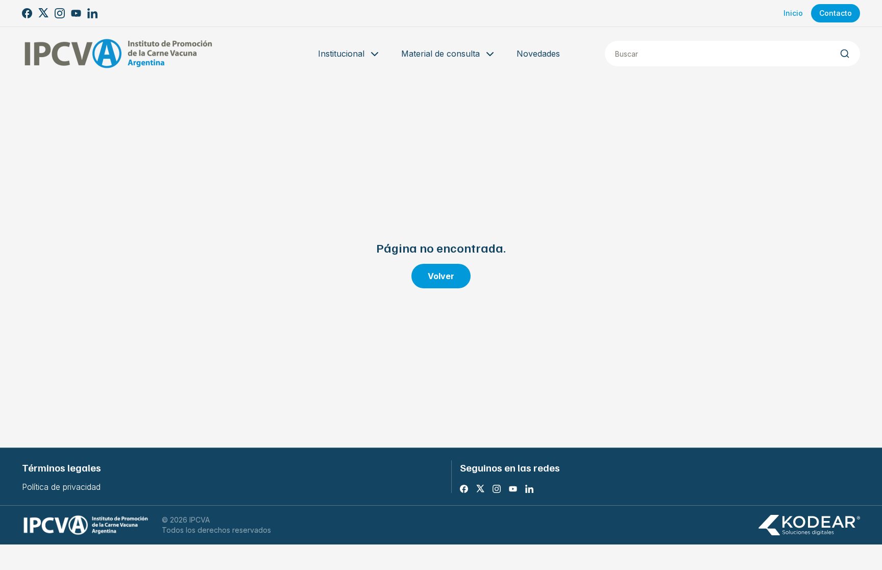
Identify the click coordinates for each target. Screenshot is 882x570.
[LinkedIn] (92, 13)
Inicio (793, 13)
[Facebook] (27, 13)
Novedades (538, 53)
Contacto (835, 13)
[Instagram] (60, 13)
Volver (441, 276)
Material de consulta (440, 53)
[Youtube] (76, 13)
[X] (43, 13)
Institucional (341, 53)
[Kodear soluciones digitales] (809, 525)
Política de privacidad (61, 487)
